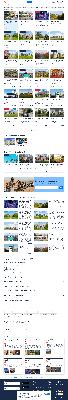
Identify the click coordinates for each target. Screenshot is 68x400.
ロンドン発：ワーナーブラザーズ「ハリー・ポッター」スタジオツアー (13, 359)
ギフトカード (50, 389)
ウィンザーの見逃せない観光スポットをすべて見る (13, 272)
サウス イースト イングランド (18, 377)
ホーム (5, 377)
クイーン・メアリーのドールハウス (10, 269)
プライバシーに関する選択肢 (37, 387)
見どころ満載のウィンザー (30, 377)
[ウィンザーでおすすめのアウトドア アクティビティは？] (63, 291)
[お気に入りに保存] (17, 12)
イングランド (9, 377)
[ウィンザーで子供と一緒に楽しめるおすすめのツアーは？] (63, 286)
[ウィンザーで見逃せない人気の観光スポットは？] (63, 263)
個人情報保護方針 (36, 385)
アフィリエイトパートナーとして (60, 388)
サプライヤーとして (59, 382)
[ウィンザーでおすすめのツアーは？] (63, 277)
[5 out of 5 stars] (13, 341)
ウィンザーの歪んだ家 (8, 270)
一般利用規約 (35, 389)
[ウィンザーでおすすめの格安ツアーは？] (63, 295)
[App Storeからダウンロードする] (25, 387)
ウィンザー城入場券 (49, 339)
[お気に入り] (54, 1)
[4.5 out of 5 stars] (7, 336)
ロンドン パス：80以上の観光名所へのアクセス (54, 358)
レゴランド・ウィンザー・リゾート (10, 267)
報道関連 (49, 387)
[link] (11, 20)
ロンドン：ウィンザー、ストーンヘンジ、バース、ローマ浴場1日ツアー (12, 340)
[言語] (58, 1)
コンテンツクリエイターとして (60, 385)
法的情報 (34, 384)
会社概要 (49, 382)
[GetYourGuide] (5, 2)
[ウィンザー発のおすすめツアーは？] (63, 281)
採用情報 (49, 384)
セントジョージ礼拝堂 (8, 268)
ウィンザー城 (6, 266)
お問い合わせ (35, 382)
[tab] (11, 309)
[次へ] (64, 163)
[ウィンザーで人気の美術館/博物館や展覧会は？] (63, 300)
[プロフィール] (62, 1)
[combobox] (17, 2)
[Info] (14, 9)
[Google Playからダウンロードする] (25, 383)
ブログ (49, 385)
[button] (11, 20)
